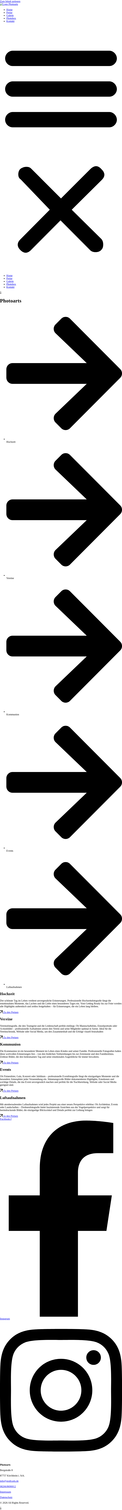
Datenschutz (6, 1497)
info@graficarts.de (9, 1481)
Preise (9, 12)
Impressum (5, 1492)
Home (9, 9)
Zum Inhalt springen (10, 1)
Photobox (11, 18)
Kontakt (10, 21)
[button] (61, 148)
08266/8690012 (8, 1486)
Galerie (10, 15)
